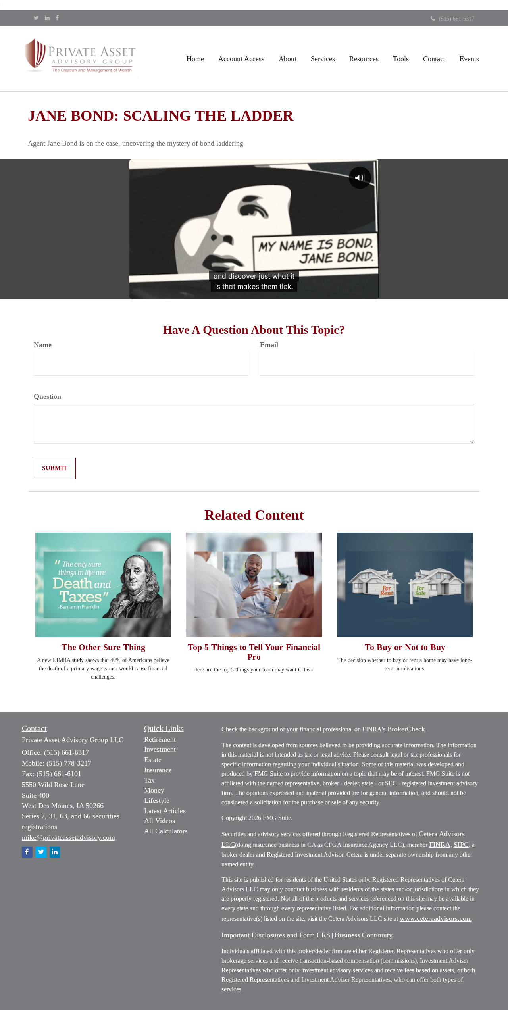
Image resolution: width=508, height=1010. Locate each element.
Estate (153, 760)
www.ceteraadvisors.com (436, 918)
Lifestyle (156, 800)
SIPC (461, 844)
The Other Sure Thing (103, 647)
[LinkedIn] (47, 18)
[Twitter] (36, 18)
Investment (160, 749)
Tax (149, 780)
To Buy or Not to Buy (405, 647)
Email (269, 345)
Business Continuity (364, 935)
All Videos (159, 821)
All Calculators (166, 831)
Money (154, 790)
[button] (241, 58)
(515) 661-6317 (456, 19)
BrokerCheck (406, 729)
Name (43, 345)
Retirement (160, 739)
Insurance (158, 770)
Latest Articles (165, 811)
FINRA (439, 844)
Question (47, 396)
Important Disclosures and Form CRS (275, 935)
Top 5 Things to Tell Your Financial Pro (254, 652)
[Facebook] (57, 18)
